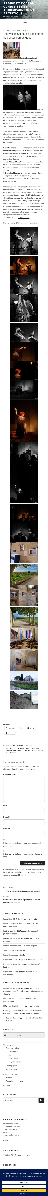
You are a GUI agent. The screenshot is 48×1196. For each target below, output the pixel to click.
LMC (5, 999)
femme (9, 750)
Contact (6, 1086)
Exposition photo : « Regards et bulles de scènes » (22, 960)
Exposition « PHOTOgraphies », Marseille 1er (20, 919)
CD (10, 1055)
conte (39, 748)
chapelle (10, 748)
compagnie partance (25, 748)
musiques (32, 750)
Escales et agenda (15, 745)
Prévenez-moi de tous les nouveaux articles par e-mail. (23, 855)
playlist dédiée (23, 218)
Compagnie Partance (28, 72)
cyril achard (7, 1018)
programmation (15, 1062)
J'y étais (29, 745)
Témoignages (11, 1069)
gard (25, 750)
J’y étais (9, 1077)
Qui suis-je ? (8, 1045)
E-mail (6, 817)
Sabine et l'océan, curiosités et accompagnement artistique (19, 8)
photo (41, 750)
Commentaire (9, 774)
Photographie (11, 1066)
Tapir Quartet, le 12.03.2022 (14, 950)
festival (17, 750)
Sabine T (24, 30)
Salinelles (11, 752)
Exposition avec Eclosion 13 (14, 955)
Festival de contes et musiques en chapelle (20, 946)
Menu (25, 22)
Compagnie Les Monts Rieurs (15, 1011)
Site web (6, 829)
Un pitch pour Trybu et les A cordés (25, 1006)
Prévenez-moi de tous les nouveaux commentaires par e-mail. (23, 844)
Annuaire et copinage (14, 1081)
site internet (14, 1058)
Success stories (12, 1048)
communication (15, 1051)
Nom (5, 806)
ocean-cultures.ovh (11, 1135)
